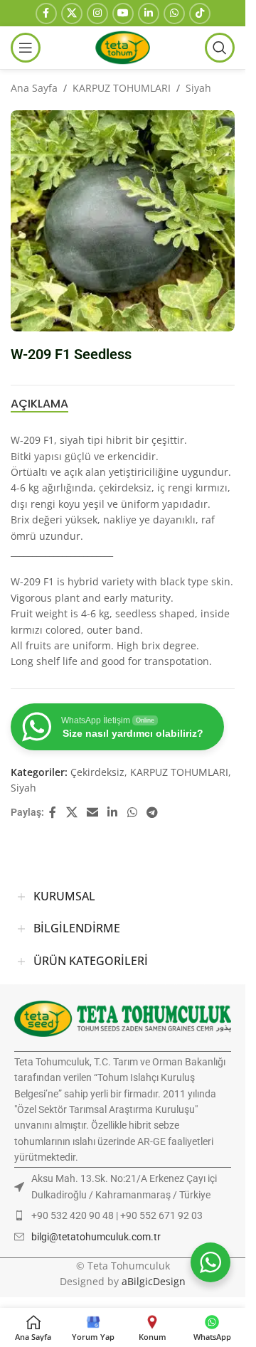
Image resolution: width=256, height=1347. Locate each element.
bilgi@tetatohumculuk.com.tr (96, 1236)
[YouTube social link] (123, 13)
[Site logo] (122, 46)
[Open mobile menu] (26, 47)
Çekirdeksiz (97, 772)
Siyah (198, 88)
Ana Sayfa (34, 88)
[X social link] (71, 13)
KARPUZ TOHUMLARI (122, 88)
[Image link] (122, 1017)
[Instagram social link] (97, 13)
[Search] (220, 47)
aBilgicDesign (154, 1281)
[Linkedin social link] (148, 13)
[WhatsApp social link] (174, 13)
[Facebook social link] (46, 13)
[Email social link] (92, 812)
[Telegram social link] (152, 812)
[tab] (39, 403)
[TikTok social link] (199, 13)
